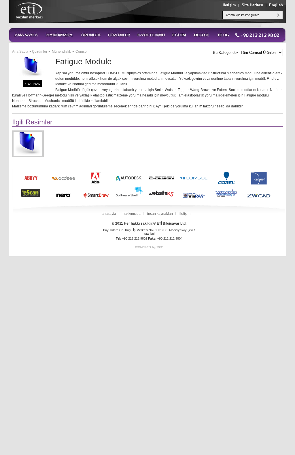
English (276, 5)
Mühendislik (61, 52)
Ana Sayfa (20, 52)
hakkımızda (132, 214)
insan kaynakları (160, 214)
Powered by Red (149, 247)
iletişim (184, 214)
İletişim (229, 5)
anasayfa (109, 214)
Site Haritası (252, 5)
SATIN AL (33, 83)
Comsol (81, 52)
